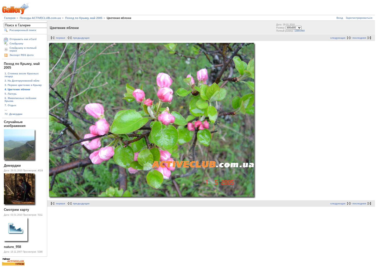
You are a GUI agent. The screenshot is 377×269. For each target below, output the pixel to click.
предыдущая (81, 37)
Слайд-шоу (16, 43)
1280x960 (299, 30)
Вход (339, 17)
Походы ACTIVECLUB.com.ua (40, 17)
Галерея (9, 17)
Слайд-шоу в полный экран (22, 49)
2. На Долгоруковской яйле (22, 80)
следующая (337, 37)
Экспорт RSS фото (21, 55)
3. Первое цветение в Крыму (23, 85)
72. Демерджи (13, 114)
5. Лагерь (11, 93)
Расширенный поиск (22, 30)
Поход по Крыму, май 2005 (83, 17)
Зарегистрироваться (359, 17)
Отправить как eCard (22, 39)
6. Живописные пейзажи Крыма (20, 99)
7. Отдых (10, 105)
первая (60, 37)
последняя (359, 37)
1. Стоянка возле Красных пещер (22, 75)
